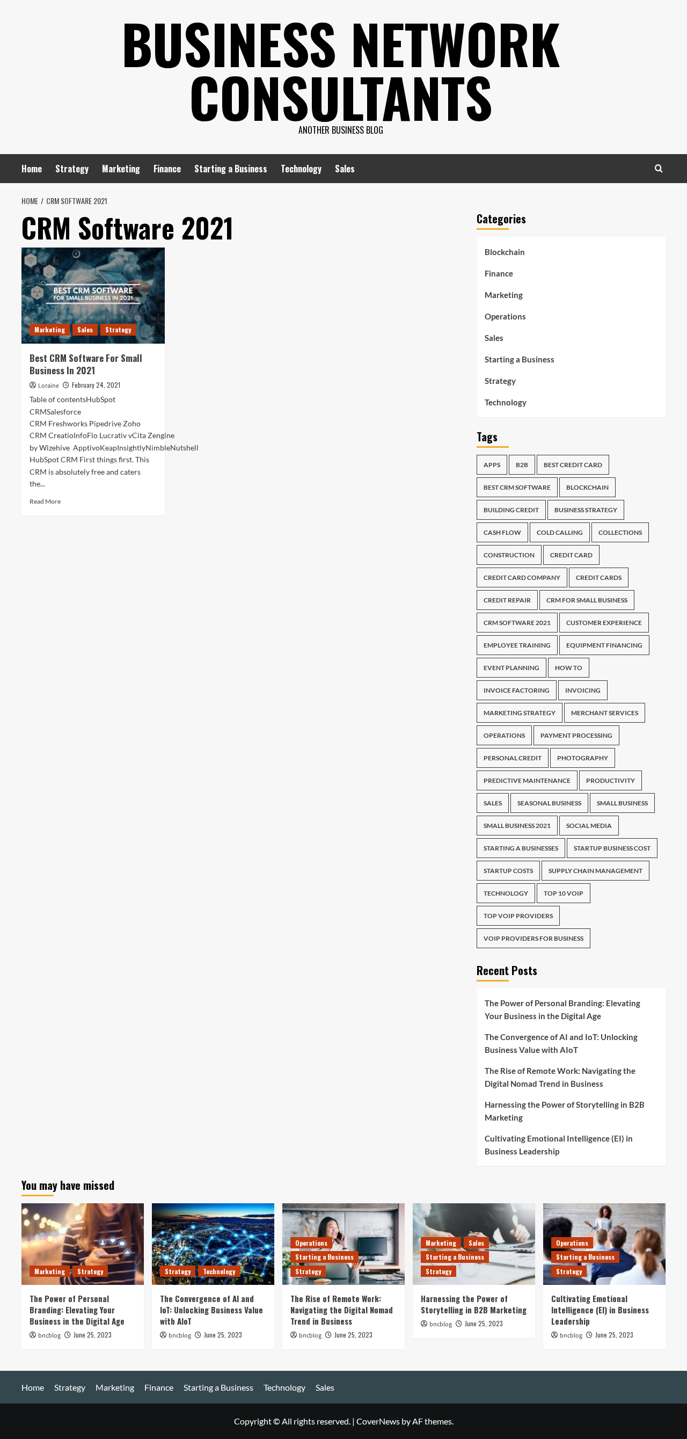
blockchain (587, 487)
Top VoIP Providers (518, 916)
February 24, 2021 (96, 384)
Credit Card (571, 555)
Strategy (72, 168)
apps (492, 465)
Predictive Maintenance (527, 780)
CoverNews (378, 1421)
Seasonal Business (549, 803)
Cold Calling (560, 532)
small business (622, 803)
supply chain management (595, 871)
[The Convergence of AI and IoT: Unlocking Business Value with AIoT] (213, 1244)
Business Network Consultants (340, 69)
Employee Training (517, 645)
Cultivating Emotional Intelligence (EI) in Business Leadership (559, 1144)
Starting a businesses (521, 848)
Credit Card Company (522, 577)
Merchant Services (604, 713)
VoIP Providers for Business (533, 938)
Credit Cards (599, 577)
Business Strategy (585, 510)
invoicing (583, 690)
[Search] (659, 168)
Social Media (589, 826)
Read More (45, 501)
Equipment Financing (604, 645)
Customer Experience (604, 623)
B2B (522, 465)
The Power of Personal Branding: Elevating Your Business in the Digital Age (562, 1009)
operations (504, 735)
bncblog (49, 1335)
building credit (511, 510)
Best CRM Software (517, 487)
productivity (610, 780)
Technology (301, 168)
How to (568, 668)
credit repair (507, 600)
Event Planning (511, 668)
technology (506, 893)
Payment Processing (576, 735)
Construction (509, 555)
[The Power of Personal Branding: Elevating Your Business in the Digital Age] (82, 1244)
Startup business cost (612, 848)
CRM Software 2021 (517, 623)
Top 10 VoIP (563, 893)
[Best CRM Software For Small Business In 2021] (93, 295)
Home (31, 168)
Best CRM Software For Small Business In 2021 (86, 364)
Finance (167, 168)
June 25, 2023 (93, 1334)
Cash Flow (502, 532)
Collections (620, 532)
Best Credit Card (573, 465)
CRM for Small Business (586, 600)
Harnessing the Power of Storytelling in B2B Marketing (565, 1111)
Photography (582, 758)
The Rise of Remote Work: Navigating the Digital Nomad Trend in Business (560, 1077)
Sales (345, 168)
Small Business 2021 (517, 826)
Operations (505, 316)
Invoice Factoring (517, 690)
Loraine (48, 385)
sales (493, 803)
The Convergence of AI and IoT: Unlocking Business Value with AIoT (561, 1043)
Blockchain (505, 252)
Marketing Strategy (520, 713)
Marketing (121, 168)
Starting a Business (230, 168)
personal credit (513, 758)
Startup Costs (508, 871)
